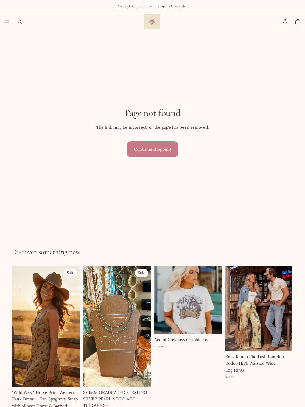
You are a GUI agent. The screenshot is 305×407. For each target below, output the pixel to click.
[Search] (19, 21)
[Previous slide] (18, 326)
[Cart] (297, 21)
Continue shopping (152, 149)
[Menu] (7, 22)
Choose (75, 377)
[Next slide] (73, 326)
